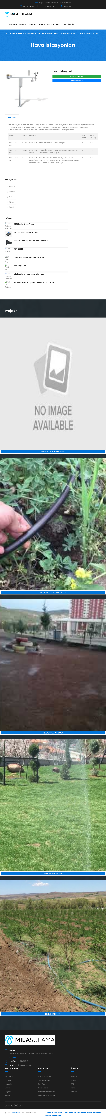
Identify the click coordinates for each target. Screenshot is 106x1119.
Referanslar (61, 24)
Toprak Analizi (43, 1088)
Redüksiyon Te (20, 266)
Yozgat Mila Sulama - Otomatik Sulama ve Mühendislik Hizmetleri (74, 1113)
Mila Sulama (15, 1113)
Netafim (12, 207)
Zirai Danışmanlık (44, 1080)
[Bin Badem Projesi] (53, 946)
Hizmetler (33, 24)
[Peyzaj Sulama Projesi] (53, 664)
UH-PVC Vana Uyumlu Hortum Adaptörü (31, 241)
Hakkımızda (9, 1076)
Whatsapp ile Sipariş (76, 76)
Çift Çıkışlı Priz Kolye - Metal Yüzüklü (29, 257)
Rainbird (12, 192)
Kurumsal (23, 24)
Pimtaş (11, 202)
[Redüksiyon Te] (8, 268)
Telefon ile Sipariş (77, 80)
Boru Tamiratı (42, 1084)
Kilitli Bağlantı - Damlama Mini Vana (29, 274)
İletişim (71, 24)
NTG (10, 197)
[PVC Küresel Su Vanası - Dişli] (8, 234)
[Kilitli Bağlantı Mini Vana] (8, 226)
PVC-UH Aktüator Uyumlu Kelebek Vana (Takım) (34, 282)
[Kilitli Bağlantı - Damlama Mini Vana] (8, 277)
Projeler (50, 24)
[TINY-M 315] (8, 251)
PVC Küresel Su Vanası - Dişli (26, 232)
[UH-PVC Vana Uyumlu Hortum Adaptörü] (8, 243)
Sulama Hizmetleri (44, 1076)
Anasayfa (13, 24)
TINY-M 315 (18, 249)
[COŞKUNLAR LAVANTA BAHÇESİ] (53, 383)
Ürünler (42, 24)
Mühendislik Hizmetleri (46, 1092)
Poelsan (12, 186)
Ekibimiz (8, 1080)
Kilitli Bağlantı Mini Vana (24, 224)
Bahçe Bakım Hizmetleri (46, 1096)
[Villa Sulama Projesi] (53, 805)
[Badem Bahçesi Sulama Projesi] (53, 524)
